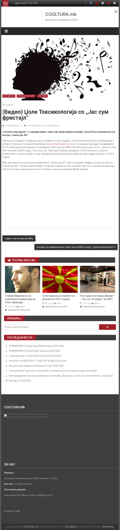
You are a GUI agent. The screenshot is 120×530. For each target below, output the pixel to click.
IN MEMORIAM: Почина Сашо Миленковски (31, 346)
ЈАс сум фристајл (34, 126)
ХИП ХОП (42, 96)
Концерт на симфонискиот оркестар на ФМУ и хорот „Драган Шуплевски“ (75, 247)
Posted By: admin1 (12, 126)
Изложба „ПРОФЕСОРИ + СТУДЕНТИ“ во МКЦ (32, 361)
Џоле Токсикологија (51, 126)
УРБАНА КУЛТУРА (26, 96)
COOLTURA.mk (60, 14)
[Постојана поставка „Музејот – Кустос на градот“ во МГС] (97, 279)
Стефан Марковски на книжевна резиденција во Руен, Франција (20, 299)
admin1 (22, 307)
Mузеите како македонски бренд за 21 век (30, 366)
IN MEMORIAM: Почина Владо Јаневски (29, 351)
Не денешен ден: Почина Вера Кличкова (29, 356)
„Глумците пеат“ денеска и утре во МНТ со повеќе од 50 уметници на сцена (47, 371)
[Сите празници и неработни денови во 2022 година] (60, 279)
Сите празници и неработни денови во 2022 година (58, 297)
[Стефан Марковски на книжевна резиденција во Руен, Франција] (22, 279)
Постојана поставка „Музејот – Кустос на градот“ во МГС (97, 297)
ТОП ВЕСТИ (9, 96)
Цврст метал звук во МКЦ (19, 238)
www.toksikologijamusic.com (61, 144)
